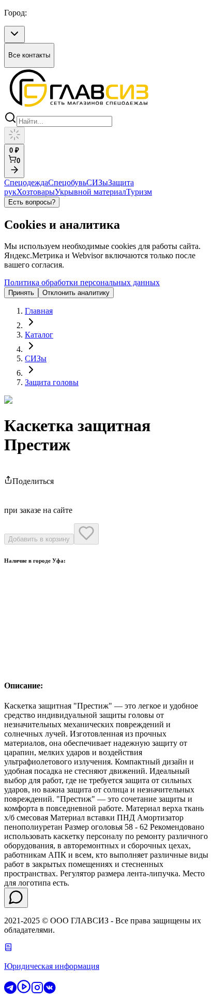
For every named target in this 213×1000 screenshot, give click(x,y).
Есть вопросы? (31, 202)
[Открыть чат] (16, 898)
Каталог (39, 334)
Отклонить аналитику (76, 293)
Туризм (139, 191)
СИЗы (97, 182)
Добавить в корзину (39, 539)
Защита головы (52, 382)
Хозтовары (36, 191)
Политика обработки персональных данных (82, 282)
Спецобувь (67, 182)
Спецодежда (26, 182)
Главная (39, 310)
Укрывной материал (90, 191)
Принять (21, 293)
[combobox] (14, 34)
